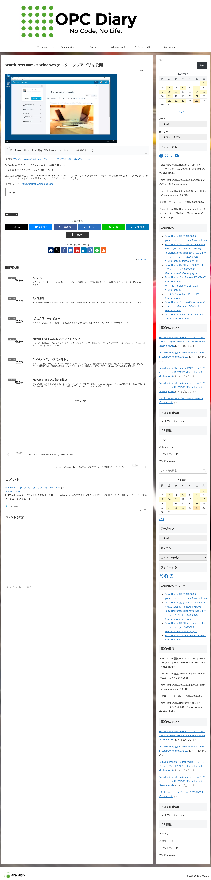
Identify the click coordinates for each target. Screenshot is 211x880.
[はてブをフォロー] (70, 250)
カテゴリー (164, 132)
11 (176, 92)
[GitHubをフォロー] (90, 250)
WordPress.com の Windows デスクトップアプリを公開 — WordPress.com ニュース (56, 159)
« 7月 (182, 112)
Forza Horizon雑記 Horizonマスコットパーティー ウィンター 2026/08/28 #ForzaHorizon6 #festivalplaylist (182, 169)
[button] (77, 235)
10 (169, 92)
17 (169, 96)
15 (203, 92)
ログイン (164, 440)
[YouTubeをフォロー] (77, 250)
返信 (145, 510)
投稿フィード (166, 447)
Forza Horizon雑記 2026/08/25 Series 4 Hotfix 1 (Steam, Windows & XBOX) (182, 193)
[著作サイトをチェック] (51, 250)
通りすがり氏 (166, 402)
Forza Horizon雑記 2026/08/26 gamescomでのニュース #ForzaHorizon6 (182, 182)
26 (183, 100)
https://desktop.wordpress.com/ (37, 184)
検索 (161, 60)
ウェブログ (12, 214)
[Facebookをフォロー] (64, 250)
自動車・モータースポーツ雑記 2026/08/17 (181, 398)
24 (169, 100)
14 (196, 92)
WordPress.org (167, 461)
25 (176, 100)
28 (196, 100)
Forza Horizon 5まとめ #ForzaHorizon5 (185, 302)
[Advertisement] (77, 423)
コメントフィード (168, 454)
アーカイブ (164, 118)
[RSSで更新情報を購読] (103, 250)
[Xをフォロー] (57, 250)
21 (196, 96)
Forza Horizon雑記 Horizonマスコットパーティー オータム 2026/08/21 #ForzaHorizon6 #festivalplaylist (182, 213)
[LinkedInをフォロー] (84, 250)
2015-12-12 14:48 (12, 491)
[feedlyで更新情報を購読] (97, 250)
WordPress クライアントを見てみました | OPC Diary (32, 487)
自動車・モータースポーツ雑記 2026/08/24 (181, 202)
